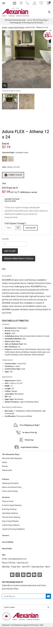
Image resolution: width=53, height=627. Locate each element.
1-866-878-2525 (22, 563)
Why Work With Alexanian (12, 458)
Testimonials (7, 470)
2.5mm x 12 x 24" (15, 175)
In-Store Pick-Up (30, 432)
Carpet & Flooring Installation (13, 529)
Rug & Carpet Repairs (10, 521)
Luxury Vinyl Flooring (16, 27)
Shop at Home (7, 501)
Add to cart (10, 251)
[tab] (12, 200)
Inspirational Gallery (29, 447)
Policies (5, 479)
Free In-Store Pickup (10, 491)
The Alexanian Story (10, 454)
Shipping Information (10, 483)
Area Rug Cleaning (9, 509)
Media (4, 462)
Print (3, 269)
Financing (29, 440)
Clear (4, 183)
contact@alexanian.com (17, 559)
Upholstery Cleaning (10, 513)
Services (6, 497)
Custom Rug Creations (11, 525)
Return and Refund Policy (12, 487)
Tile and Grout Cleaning (11, 517)
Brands (5, 466)
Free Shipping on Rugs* (30, 425)
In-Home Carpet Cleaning (11, 505)
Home (4, 27)
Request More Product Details (18, 259)
